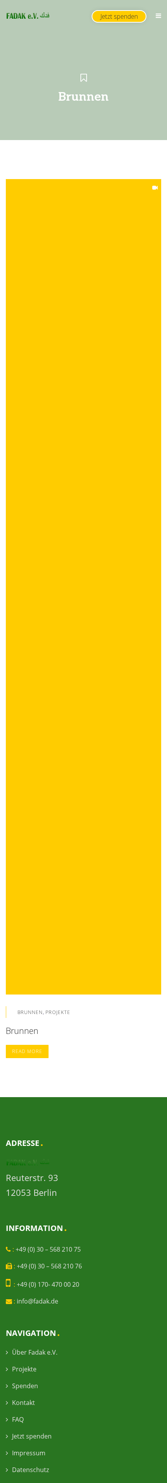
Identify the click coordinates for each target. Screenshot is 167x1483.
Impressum (28, 1453)
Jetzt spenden (32, 1436)
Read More (27, 1051)
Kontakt (23, 1402)
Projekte (57, 1012)
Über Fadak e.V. (34, 1352)
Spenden (25, 1386)
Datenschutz (30, 1469)
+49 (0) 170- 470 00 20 (48, 1284)
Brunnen (30, 1012)
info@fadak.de (37, 1301)
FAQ (18, 1419)
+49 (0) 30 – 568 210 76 (49, 1266)
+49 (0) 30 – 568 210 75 (48, 1249)
